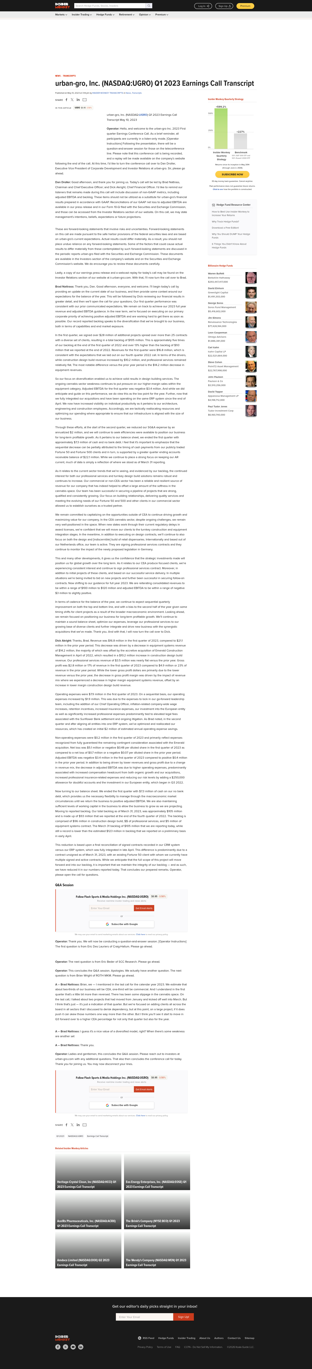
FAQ (177, 1347)
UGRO (143, 115)
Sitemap (249, 1338)
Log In (201, 6)
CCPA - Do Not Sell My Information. (203, 1347)
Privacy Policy (145, 1347)
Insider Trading (81, 14)
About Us (204, 1338)
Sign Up (223, 6)
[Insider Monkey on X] (67, 1347)
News (58, 76)
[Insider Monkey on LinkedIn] (82, 1347)
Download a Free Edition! (225, 227)
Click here (140, 934)
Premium (245, 6)
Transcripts (69, 76)
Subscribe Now (232, 174)
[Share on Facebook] (67, 99)
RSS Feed (148, 1338)
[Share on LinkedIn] (78, 99)
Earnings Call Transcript (97, 1136)
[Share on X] (72, 99)
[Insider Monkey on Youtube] (74, 1347)
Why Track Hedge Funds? (225, 221)
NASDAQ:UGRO (75, 1136)
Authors (219, 1338)
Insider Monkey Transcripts (108, 92)
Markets (60, 14)
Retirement (126, 14)
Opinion (144, 14)
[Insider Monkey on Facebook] (59, 1347)
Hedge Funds (104, 14)
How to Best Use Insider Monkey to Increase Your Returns (230, 213)
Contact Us (234, 1338)
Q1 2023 (60, 1136)
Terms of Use (164, 1347)
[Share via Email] (84, 99)
